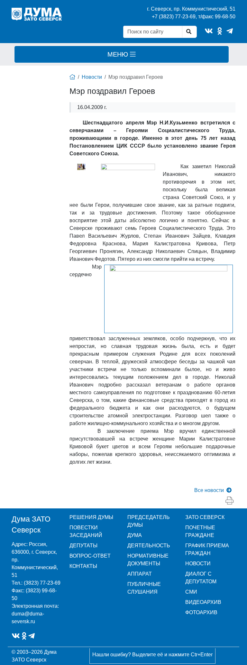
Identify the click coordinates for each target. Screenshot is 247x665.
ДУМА (134, 535)
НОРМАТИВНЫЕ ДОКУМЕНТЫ (148, 559)
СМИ (191, 592)
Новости (92, 77)
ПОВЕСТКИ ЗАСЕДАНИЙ (85, 531)
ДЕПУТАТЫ (83, 545)
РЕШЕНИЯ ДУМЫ (91, 517)
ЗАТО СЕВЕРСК (204, 517)
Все (209, 490)
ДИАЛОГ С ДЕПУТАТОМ (200, 577)
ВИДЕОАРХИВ (203, 602)
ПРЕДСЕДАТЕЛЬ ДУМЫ (148, 521)
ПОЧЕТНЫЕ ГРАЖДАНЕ (200, 531)
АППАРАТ (139, 574)
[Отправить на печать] (229, 500)
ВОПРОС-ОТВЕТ (90, 556)
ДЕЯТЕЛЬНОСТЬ (148, 545)
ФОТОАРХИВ (201, 612)
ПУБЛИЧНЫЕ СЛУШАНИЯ (144, 588)
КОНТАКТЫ (83, 566)
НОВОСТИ (198, 563)
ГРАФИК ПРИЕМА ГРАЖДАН (207, 549)
